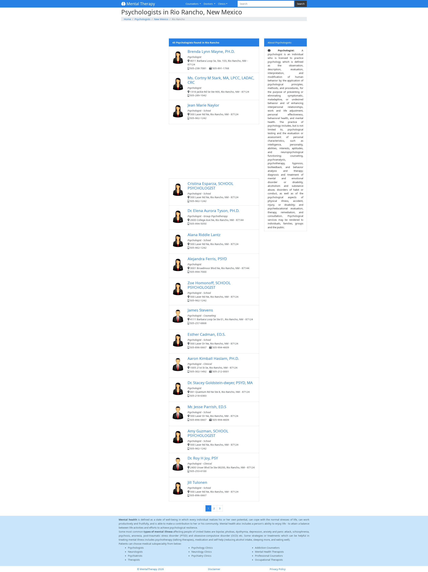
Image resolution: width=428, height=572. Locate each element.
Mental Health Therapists (269, 551)
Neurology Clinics (201, 551)
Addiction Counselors (267, 547)
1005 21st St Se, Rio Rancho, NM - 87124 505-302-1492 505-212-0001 (213, 364)
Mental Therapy (140, 3)
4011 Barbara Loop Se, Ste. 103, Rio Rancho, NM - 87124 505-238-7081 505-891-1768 (218, 59)
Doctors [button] (208, 3)
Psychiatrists (135, 555)
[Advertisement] (214, 29)
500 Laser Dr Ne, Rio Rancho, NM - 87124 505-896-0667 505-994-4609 (213, 340)
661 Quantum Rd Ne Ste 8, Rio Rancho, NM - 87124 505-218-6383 (220, 388)
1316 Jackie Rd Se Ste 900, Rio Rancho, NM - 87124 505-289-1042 (221, 86)
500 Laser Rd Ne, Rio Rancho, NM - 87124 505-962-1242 (213, 111)
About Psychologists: (280, 42)
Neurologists (135, 551)
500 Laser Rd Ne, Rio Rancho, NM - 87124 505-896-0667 (213, 488)
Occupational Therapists (269, 559)
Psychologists (142, 19)
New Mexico (161, 19)
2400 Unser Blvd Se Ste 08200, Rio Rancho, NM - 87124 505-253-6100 (221, 464)
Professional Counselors (269, 555)
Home (127, 19)
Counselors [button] (192, 3)
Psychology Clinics (202, 547)
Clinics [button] (221, 3)
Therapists (134, 559)
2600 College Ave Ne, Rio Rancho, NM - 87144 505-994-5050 (216, 216)
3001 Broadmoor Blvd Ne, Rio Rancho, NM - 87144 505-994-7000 (218, 264)
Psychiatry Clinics (201, 555)
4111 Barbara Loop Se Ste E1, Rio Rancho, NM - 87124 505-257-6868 (220, 316)
